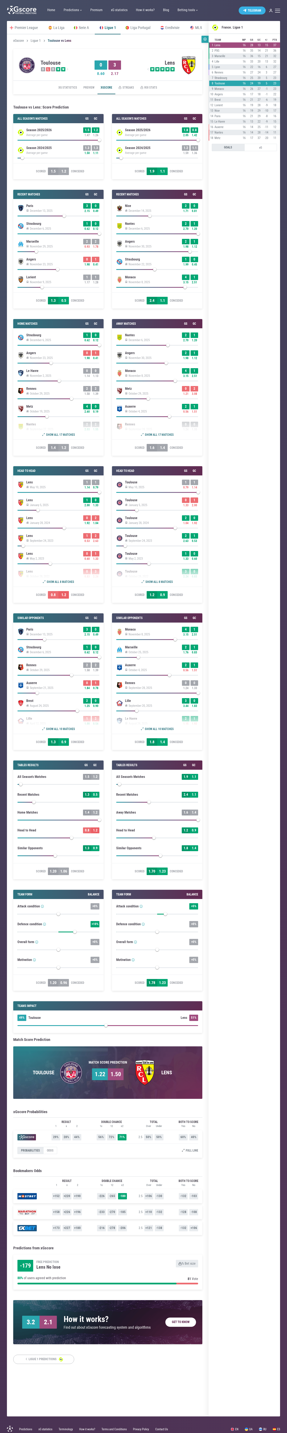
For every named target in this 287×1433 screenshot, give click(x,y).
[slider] (58, 141)
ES (278, 1429)
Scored (41, 171)
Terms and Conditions (114, 1429)
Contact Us (161, 1429)
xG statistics (67, 87)
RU (264, 1429)
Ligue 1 (36, 40)
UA (251, 1429)
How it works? (87, 1429)
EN (236, 1429)
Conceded (77, 171)
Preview (88, 87)
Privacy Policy (141, 1429)
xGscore (18, 40)
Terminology (66, 1429)
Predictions (25, 1429)
